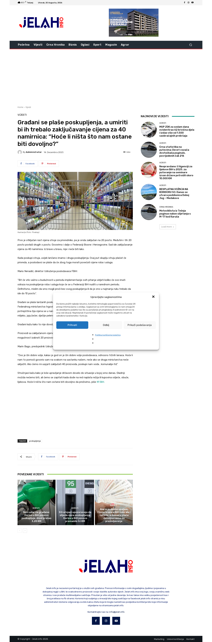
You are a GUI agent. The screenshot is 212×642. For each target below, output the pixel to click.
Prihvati (72, 325)
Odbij (106, 325)
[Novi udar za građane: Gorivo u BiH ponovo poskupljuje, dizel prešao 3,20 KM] (36, 502)
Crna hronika (166, 207)
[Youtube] (192, 3)
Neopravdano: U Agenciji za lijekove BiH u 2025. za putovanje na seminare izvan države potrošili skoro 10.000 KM (176, 172)
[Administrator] (20, 152)
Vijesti (28, 107)
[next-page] (25, 530)
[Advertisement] (106, 77)
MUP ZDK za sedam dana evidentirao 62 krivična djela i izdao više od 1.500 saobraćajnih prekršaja (176, 131)
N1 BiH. (101, 381)
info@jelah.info (117, 612)
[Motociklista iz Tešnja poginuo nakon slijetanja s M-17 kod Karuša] (149, 212)
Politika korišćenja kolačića (108, 335)
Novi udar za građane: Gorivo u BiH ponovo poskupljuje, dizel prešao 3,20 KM (36, 517)
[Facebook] (184, 3)
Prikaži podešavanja (140, 325)
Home (20, 107)
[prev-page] (20, 530)
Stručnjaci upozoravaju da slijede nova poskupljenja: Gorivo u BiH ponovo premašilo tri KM (75, 517)
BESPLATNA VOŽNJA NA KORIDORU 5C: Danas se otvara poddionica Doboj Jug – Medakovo (174, 194)
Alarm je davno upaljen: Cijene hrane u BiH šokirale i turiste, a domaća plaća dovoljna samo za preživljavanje (113, 515)
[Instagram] (188, 3)
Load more (166, 226)
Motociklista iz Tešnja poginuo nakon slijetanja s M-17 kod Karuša (175, 213)
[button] (154, 297)
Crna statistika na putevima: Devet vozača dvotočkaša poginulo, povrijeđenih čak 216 (174, 151)
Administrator (34, 152)
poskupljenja (35, 441)
